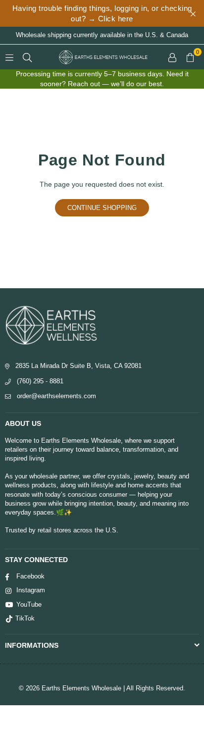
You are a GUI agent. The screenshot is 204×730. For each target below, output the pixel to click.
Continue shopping (102, 207)
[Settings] (172, 57)
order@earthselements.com (56, 396)
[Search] (27, 57)
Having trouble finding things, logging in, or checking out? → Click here (102, 13)
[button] (190, 57)
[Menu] (9, 57)
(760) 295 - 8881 (40, 381)
